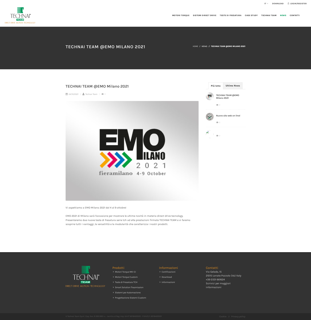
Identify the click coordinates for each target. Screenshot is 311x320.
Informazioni (168, 282)
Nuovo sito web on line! (228, 115)
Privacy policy (238, 316)
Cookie (222, 316)
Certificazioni (168, 271)
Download (167, 277)
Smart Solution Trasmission (129, 287)
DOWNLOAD (278, 3)
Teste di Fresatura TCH (126, 282)
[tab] (215, 85)
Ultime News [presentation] (233, 85)
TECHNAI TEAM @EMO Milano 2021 (227, 96)
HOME (195, 46)
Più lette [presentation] (216, 85)
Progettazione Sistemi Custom (130, 297)
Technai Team (91, 94)
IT (265, 3)
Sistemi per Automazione (128, 292)
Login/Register (298, 3)
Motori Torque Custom (126, 277)
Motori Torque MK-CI (125, 271)
